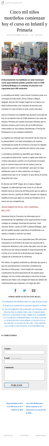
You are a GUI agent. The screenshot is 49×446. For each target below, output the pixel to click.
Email (33, 290)
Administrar (40, 435)
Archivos (24, 435)
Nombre (7, 349)
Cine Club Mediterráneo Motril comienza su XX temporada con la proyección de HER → (36, 408)
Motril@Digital (14, 3)
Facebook (15, 290)
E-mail (12, 358)
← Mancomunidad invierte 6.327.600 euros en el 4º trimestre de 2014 (13, 407)
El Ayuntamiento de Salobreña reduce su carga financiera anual (24, 302)
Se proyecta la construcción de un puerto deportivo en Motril (24, 305)
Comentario (9, 367)
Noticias (39, 35)
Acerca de (8, 435)
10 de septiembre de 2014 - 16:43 (20, 35)
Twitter (24, 290)
